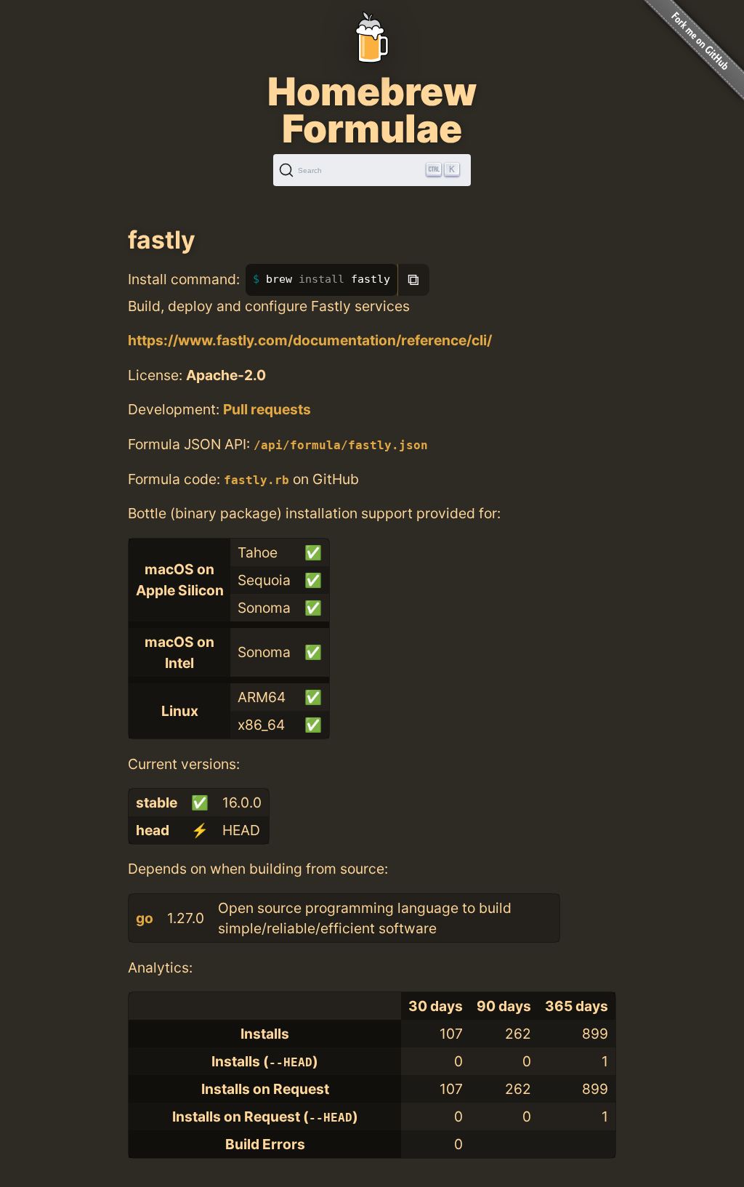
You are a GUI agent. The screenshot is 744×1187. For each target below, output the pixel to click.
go (144, 918)
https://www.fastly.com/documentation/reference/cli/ (310, 340)
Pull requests (267, 409)
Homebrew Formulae (372, 109)
